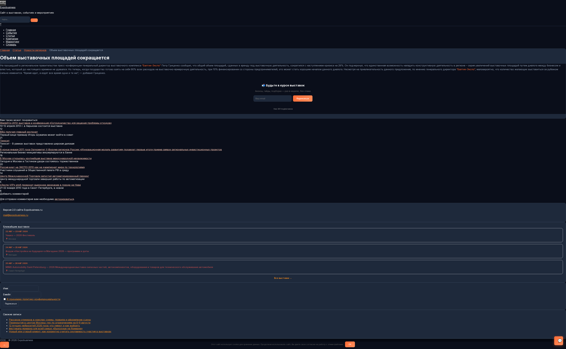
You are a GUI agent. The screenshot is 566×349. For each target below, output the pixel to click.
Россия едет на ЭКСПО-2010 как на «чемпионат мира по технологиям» (42, 167)
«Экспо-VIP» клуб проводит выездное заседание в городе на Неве (40, 184)
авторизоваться (64, 199)
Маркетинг (12, 41)
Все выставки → (283, 278)
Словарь (11, 44)
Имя (5, 288)
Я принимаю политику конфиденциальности (33, 299)
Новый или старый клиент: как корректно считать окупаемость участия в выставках (60, 331)
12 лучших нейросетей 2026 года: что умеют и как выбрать (44, 325)
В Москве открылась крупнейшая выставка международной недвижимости (46, 158)
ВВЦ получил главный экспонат (19, 131)
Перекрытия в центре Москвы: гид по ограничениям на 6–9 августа (49, 322)
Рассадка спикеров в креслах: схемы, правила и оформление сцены (50, 319)
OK (350, 344)
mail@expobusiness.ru (15, 215)
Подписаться (303, 98)
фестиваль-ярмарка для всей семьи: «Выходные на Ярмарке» (46, 328)
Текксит (5, 140)
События (11, 32)
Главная (11, 29)
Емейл (6, 294)
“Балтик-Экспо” (151, 65)
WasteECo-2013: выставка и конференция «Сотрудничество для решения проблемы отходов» (56, 122)
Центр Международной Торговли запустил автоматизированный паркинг (44, 176)
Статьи (10, 35)
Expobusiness (7, 7)
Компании (12, 38)
